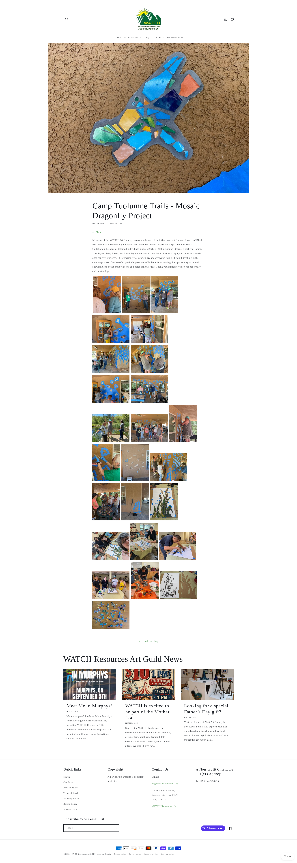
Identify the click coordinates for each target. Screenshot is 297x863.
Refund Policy (70, 804)
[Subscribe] (115, 828)
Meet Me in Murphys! (89, 705)
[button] (66, 19)
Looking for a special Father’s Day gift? (206, 708)
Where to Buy (70, 809)
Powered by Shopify (103, 854)
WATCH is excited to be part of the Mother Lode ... (147, 711)
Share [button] (98, 232)
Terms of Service (71, 793)
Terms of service (151, 854)
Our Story (68, 782)
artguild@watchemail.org (165, 783)
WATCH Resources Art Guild (82, 854)
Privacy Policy (70, 788)
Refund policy (120, 854)
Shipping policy (167, 854)
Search (66, 777)
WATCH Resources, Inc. (165, 806)
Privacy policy (135, 854)
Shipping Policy (71, 798)
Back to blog (150, 641)
